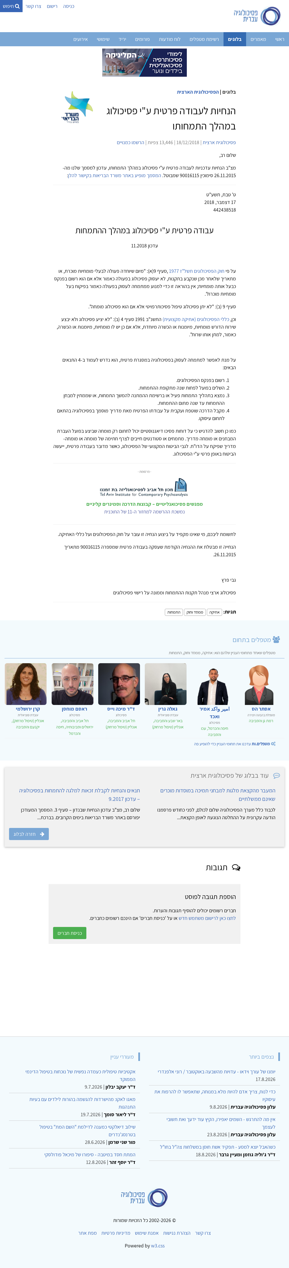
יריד (122, 39)
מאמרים (258, 39)
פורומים (142, 39)
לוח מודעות (170, 39)
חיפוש (9, 6)
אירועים (80, 39)
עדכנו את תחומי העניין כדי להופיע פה (232, 743)
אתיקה (214, 612)
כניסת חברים (70, 933)
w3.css (158, 1245)
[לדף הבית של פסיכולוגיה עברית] (257, 16)
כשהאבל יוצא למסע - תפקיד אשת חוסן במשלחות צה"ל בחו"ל (217, 1147)
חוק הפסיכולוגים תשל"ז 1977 (196, 271)
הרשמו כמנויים (130, 142)
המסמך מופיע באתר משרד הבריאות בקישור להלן (114, 175)
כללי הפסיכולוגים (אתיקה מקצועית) (196, 319)
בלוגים (235, 39)
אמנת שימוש (147, 1233)
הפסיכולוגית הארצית (198, 92)
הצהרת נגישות (177, 1233)
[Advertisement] (144, 990)
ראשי (279, 39)
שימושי (103, 39)
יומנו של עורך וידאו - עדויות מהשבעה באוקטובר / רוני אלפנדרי (216, 1071)
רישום (52, 6)
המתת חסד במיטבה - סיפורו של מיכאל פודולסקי (89, 1154)
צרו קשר (33, 6)
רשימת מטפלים (204, 39)
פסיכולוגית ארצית (219, 142)
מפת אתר (87, 1233)
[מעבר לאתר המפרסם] (144, 62)
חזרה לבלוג (25, 834)
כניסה (68, 6)
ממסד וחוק (195, 612)
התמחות (173, 612)
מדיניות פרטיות (115, 1233)
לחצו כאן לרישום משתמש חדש (207, 918)
